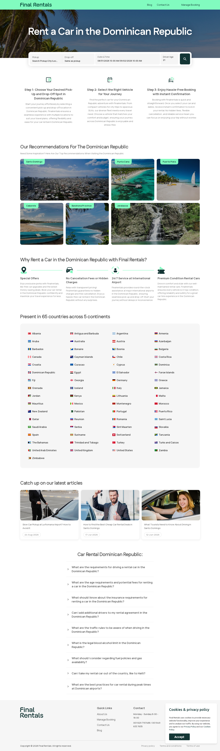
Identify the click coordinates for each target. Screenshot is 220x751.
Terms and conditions (171, 745)
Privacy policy (148, 745)
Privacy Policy (190, 727)
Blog (149, 4)
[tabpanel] (49, 514)
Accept (179, 737)
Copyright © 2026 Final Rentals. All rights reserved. (45, 745)
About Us (102, 714)
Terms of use (193, 745)
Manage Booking (190, 4)
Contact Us (163, 4)
